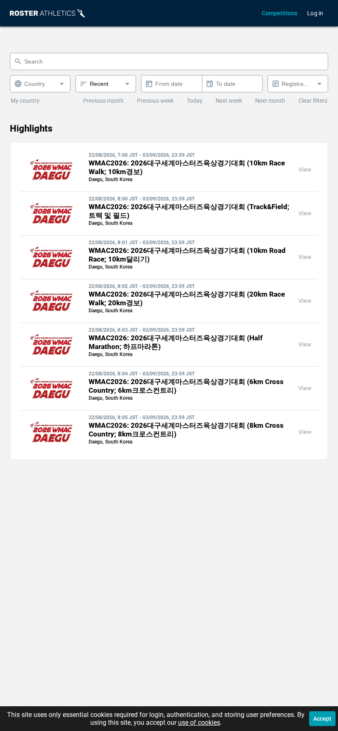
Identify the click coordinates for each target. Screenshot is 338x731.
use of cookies (199, 722)
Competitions (279, 13)
